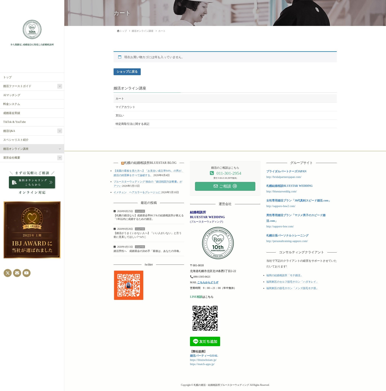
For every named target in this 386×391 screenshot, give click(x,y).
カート (120, 98)
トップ (7, 77)
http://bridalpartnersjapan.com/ (283, 177)
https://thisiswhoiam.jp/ (203, 359)
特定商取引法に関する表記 (132, 123)
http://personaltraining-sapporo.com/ (287, 241)
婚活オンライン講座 (16, 148)
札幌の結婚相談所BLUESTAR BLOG (150, 162)
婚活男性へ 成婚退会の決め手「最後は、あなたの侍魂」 (148, 250)
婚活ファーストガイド (17, 86)
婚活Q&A (9, 130)
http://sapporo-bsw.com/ (280, 226)
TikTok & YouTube (14, 121)
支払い (120, 115)
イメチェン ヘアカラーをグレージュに (137, 192)
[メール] (17, 273)
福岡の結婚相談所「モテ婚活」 (284, 275)
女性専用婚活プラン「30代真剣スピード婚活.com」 (298, 200)
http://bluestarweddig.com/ (281, 191)
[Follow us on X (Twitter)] (8, 273)
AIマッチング (11, 95)
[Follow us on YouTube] (27, 273)
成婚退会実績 (11, 113)
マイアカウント (125, 107)
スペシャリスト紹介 (16, 139)
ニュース (140, 211)
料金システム (11, 104)
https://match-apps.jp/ (202, 364)
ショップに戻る (127, 71)
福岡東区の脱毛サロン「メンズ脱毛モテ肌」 (292, 288)
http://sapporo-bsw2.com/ (280, 206)
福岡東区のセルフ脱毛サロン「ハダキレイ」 (292, 281)
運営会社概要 (11, 157)
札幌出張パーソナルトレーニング (287, 235)
